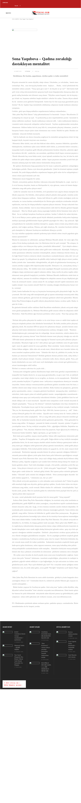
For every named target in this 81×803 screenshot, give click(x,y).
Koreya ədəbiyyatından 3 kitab (72, 634)
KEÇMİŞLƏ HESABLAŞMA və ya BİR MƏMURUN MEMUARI (46, 667)
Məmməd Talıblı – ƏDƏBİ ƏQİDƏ (19, 647)
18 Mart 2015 (18, 71)
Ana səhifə (15, 19)
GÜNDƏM (27, 71)
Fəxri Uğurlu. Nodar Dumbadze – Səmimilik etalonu (72, 645)
